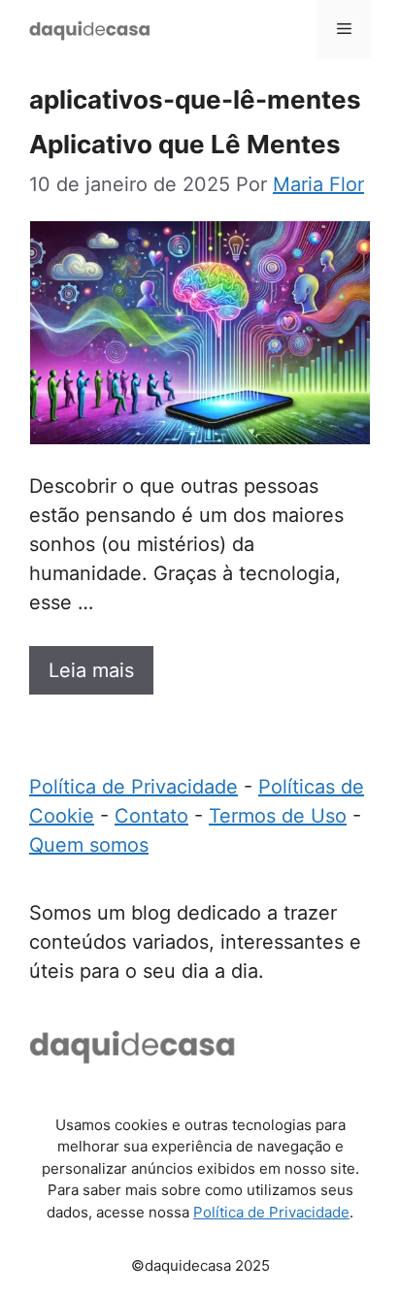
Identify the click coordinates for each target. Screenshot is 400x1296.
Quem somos (89, 845)
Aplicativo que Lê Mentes (185, 144)
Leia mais (91, 670)
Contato (151, 815)
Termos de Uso (278, 815)
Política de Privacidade (133, 786)
